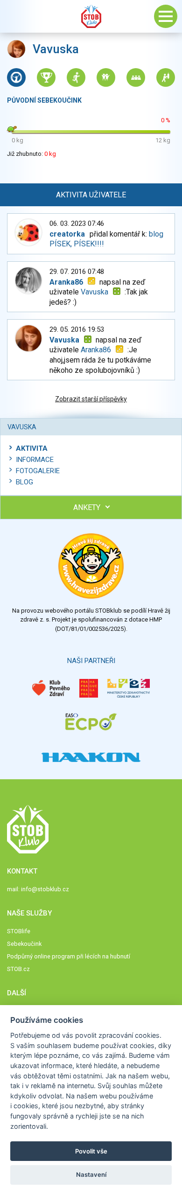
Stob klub (91, 16)
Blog (24, 482)
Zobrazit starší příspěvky (91, 399)
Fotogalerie (38, 471)
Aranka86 (96, 349)
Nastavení (91, 1174)
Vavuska (94, 291)
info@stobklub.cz (45, 889)
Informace (35, 459)
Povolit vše (91, 1151)
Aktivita (32, 448)
